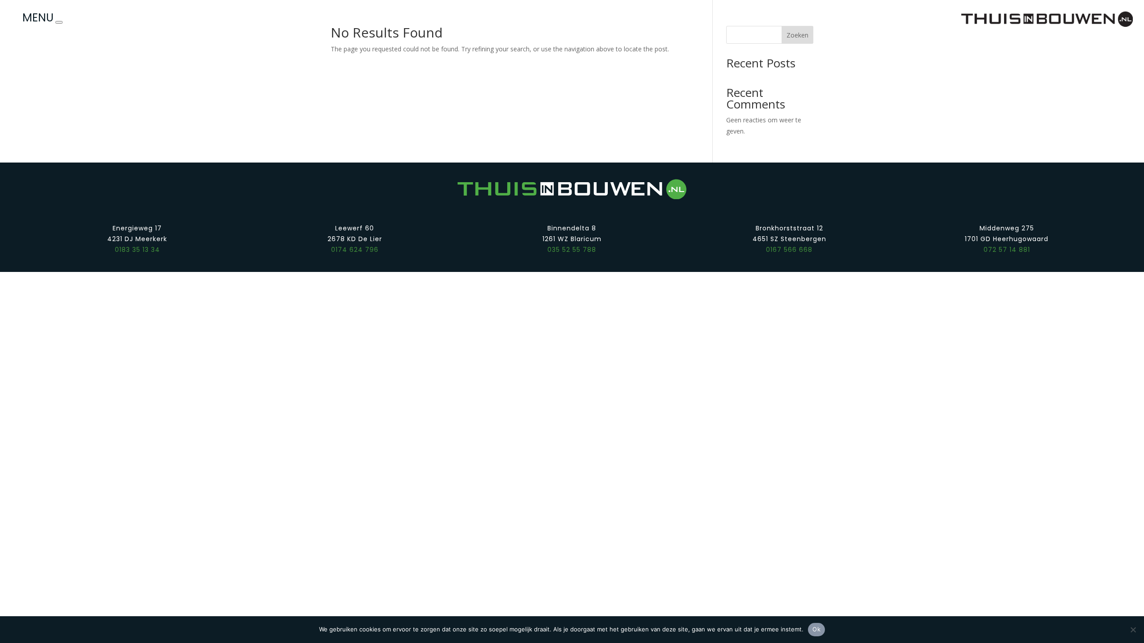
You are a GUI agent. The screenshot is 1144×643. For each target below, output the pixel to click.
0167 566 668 (789, 249)
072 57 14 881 (1007, 249)
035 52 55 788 (571, 249)
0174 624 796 (355, 249)
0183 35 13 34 (137, 249)
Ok (816, 629)
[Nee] (1132, 629)
